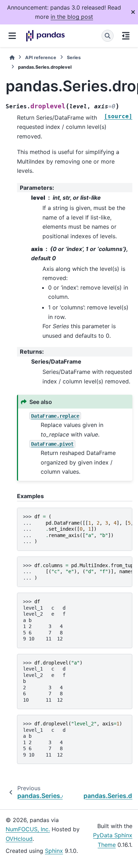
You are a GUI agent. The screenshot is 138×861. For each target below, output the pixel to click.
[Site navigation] (12, 36)
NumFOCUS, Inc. (28, 829)
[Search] (108, 36)
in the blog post (72, 16)
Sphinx (54, 850)
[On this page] (125, 36)
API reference (40, 57)
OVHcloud (19, 838)
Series (74, 57)
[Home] (12, 57)
